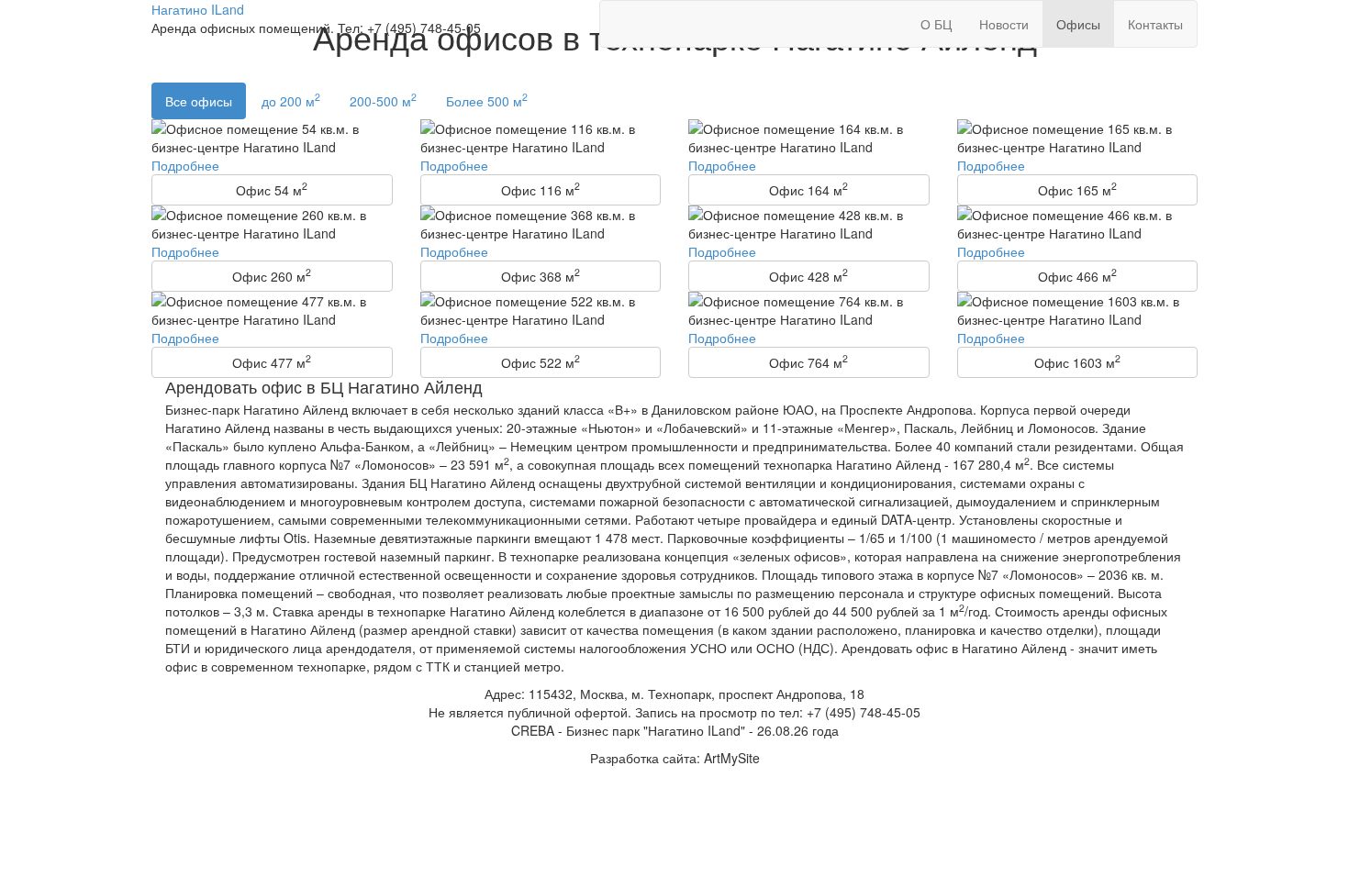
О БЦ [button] (936, 24)
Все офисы (198, 101)
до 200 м (291, 99)
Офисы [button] (1078, 24)
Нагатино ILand (197, 9)
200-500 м (383, 99)
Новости (1004, 24)
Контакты (1155, 24)
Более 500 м (487, 99)
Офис (271, 188)
